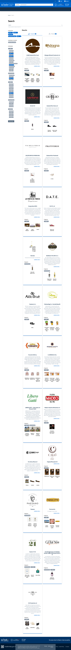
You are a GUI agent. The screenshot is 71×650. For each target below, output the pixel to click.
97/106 (52, 178)
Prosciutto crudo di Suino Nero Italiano (52, 432)
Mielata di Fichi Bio (32, 434)
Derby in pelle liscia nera (54, 131)
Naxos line (52, 78)
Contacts (67, 646)
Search (10, 25)
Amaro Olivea (38, 575)
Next (41, 227)
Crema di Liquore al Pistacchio (29, 524)
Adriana (27, 485)
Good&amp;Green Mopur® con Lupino (52, 328)
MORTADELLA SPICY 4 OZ (27, 379)
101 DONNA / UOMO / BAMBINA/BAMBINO (27, 80)
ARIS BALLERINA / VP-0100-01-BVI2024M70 (32, 180)
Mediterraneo (46, 476)
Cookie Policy (61, 646)
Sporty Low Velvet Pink (52, 230)
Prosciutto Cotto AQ (57, 526)
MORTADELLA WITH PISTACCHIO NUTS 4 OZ (38, 380)
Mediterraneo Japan (52, 477)
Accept (52, 647)
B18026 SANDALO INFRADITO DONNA (32, 80)
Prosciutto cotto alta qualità (52, 526)
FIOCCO (38, 229)
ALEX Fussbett (27, 628)
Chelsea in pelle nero (49, 131)
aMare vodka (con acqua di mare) (27, 576)
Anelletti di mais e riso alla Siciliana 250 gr (47, 380)
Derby (32, 327)
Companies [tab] (33, 33)
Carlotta (32, 485)
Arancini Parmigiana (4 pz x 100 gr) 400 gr (57, 380)
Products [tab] (53, 33)
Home (9, 15)
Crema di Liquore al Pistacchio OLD (35, 525)
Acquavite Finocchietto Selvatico (27, 434)
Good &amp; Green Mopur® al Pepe (47, 329)
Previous (23, 227)
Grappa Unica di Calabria (49, 279)
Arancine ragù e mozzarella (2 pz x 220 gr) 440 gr (52, 380)
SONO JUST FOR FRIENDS (52, 578)
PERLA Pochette (37, 628)
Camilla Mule (32, 627)
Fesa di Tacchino (46, 526)
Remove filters (11, 121)
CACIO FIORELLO (27, 230)
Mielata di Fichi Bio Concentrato (38, 434)
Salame (32, 129)
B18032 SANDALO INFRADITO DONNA (38, 80)
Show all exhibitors (17, 6)
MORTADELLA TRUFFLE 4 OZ (32, 379)
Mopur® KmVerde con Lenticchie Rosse (57, 329)
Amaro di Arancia (32, 576)
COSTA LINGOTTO (32, 230)
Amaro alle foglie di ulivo (32, 273)
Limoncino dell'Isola (54, 279)
